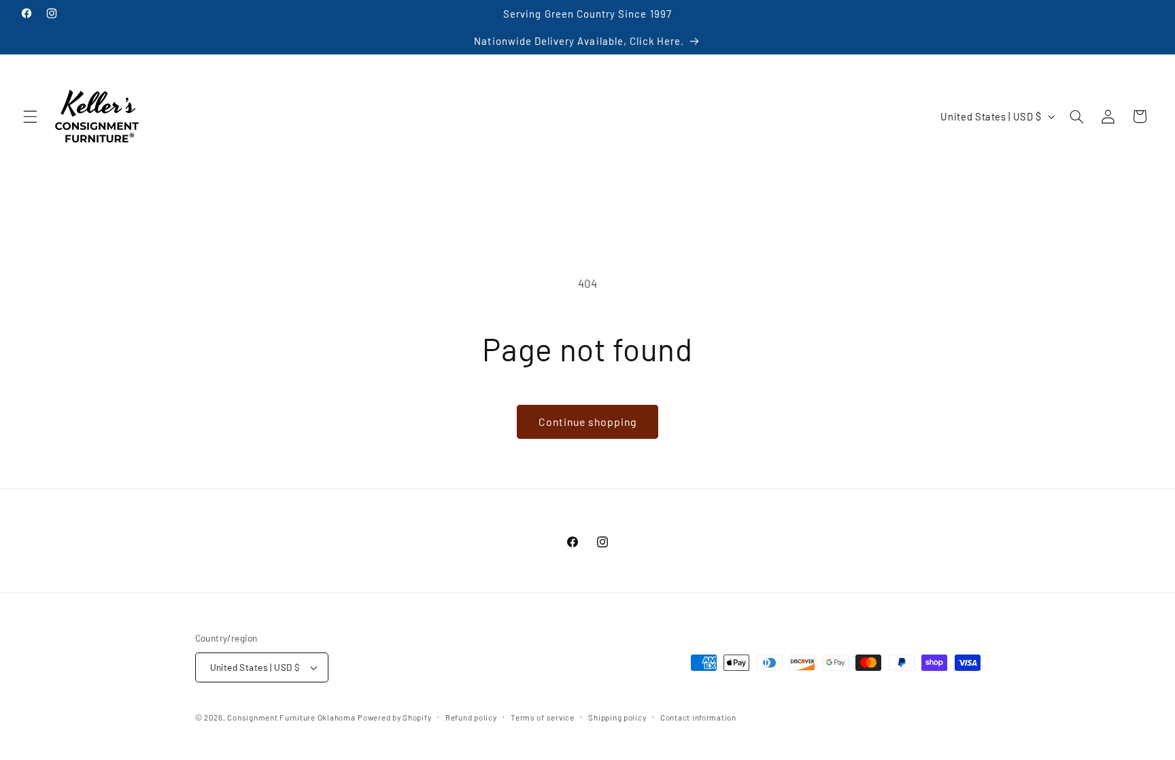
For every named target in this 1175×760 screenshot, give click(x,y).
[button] (30, 116)
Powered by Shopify (394, 717)
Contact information (698, 717)
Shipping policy (617, 717)
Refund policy (471, 717)
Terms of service (543, 717)
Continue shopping (588, 421)
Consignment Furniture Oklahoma (291, 717)
